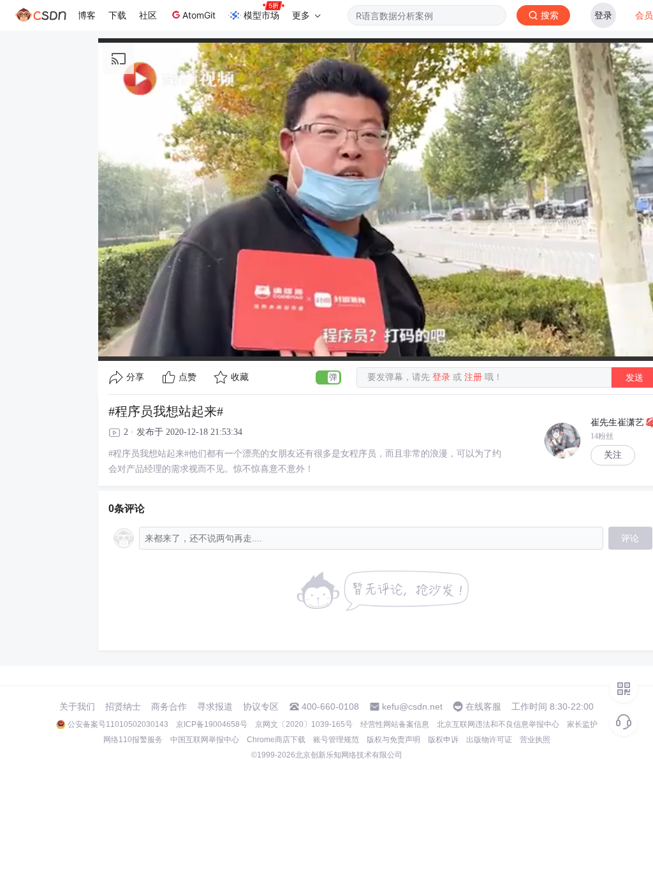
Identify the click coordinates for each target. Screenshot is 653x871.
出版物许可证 (489, 739)
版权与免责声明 (393, 739)
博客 (87, 15)
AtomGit (199, 15)
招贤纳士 (123, 706)
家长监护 (582, 724)
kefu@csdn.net (412, 706)
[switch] (328, 377)
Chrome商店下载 (276, 739)
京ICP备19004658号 (211, 724)
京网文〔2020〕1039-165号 (304, 724)
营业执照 (535, 739)
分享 (135, 377)
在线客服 (483, 706)
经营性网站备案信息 (394, 724)
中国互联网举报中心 (204, 739)
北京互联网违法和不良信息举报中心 (498, 724)
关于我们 (77, 706)
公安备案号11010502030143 (118, 724)
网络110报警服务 (133, 739)
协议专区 (261, 706)
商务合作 (169, 706)
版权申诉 (443, 739)
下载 (117, 15)
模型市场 (261, 15)
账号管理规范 (336, 739)
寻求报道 (215, 706)
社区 (148, 15)
